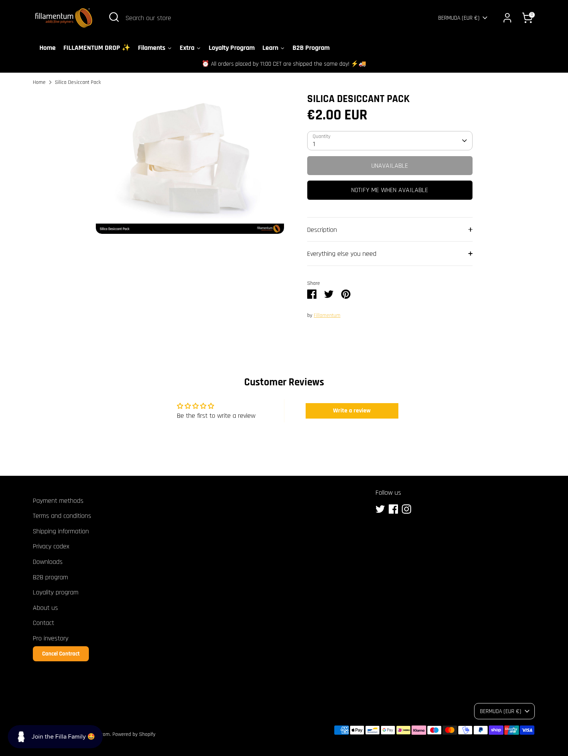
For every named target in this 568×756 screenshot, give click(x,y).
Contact (43, 622)
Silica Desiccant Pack (78, 82)
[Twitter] (380, 509)
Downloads (48, 561)
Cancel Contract (61, 653)
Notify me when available (389, 190)
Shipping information (61, 531)
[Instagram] (406, 509)
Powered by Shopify (133, 734)
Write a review (352, 411)
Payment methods (58, 500)
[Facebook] (393, 509)
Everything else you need (341, 253)
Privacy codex (51, 546)
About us (45, 607)
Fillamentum (327, 315)
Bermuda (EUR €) (459, 18)
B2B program (50, 577)
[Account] (507, 18)
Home (39, 82)
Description (322, 229)
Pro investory (50, 638)
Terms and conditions (62, 515)
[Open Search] (114, 17)
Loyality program (55, 592)
